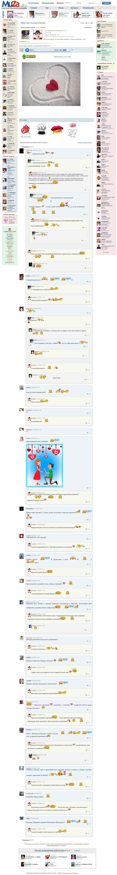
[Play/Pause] (27, 50)
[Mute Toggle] (61, 50)
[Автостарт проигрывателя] (72, 49)
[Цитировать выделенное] (90, 155)
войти (64, 845)
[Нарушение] (91, 50)
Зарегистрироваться (53, 845)
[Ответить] (88, 155)
